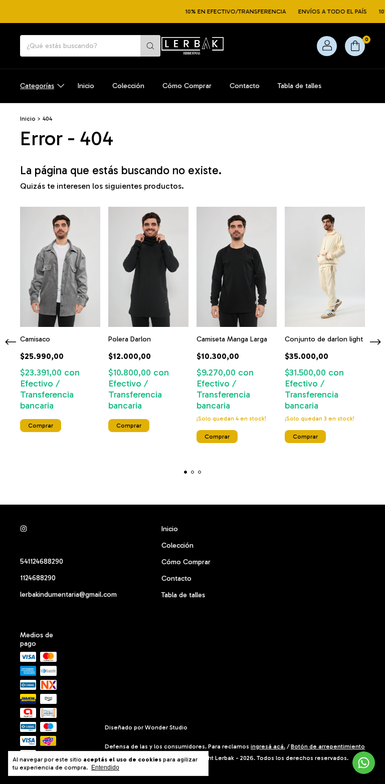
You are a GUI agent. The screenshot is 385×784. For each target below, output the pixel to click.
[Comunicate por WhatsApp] (363, 762)
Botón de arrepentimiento (328, 746)
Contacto (245, 86)
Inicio (86, 86)
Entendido (105, 767)
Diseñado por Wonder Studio (146, 727)
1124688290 (38, 578)
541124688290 (41, 561)
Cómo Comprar (187, 86)
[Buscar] (150, 46)
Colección (128, 86)
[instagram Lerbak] (23, 529)
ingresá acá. (268, 746)
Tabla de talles (299, 86)
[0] (355, 46)
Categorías (37, 86)
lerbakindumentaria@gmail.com (68, 594)
